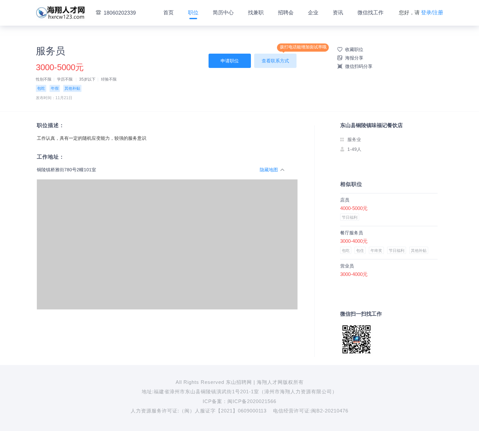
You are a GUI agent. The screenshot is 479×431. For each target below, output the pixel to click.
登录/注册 (432, 12)
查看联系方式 (275, 60)
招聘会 (286, 12)
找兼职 (256, 12)
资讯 (338, 12)
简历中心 (223, 12)
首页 (168, 12)
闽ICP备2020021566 (251, 401)
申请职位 (230, 60)
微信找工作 (370, 12)
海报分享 (354, 57)
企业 (313, 12)
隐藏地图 (269, 169)
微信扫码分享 (358, 66)
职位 (193, 12)
